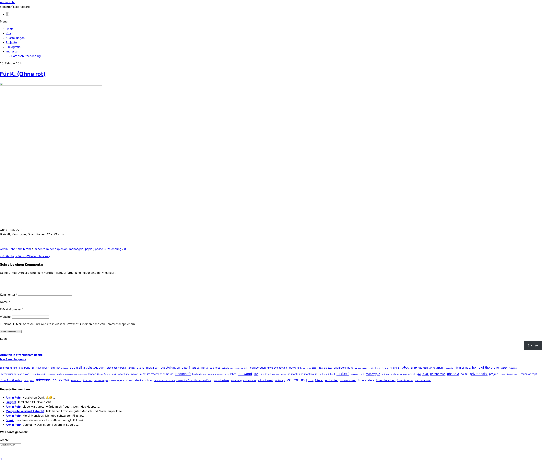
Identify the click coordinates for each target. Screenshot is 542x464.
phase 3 (100, 249)
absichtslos (6, 367)
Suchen (533, 345)
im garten (513, 368)
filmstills (395, 367)
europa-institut (361, 368)
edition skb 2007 (324, 368)
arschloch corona (116, 367)
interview (52, 374)
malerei (342, 373)
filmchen (385, 368)
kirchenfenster (104, 374)
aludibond (24, 367)
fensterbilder (374, 368)
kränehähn (124, 374)
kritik (114, 374)
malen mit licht (327, 374)
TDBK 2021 (76, 380)
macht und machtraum (304, 374)
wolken (279, 380)
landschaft (183, 374)
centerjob (245, 368)
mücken (386, 374)
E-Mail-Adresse (11, 309)
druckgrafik (295, 367)
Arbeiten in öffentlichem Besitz (21, 355)
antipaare (64, 368)
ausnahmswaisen (148, 367)
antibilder (55, 368)
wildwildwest (265, 380)
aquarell (76, 367)
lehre (233, 373)
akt (15, 367)
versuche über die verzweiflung (194, 380)
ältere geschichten (326, 380)
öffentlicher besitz (348, 380)
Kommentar (8, 294)
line (256, 374)
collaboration (258, 367)
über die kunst (405, 380)
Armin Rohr (7, 249)
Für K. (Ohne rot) (22, 73)
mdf (362, 374)
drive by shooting (277, 367)
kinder (92, 374)
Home (10, 29)
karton (60, 374)
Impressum (13, 51)
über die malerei (423, 380)
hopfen (504, 368)
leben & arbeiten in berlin (218, 374)
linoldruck (265, 374)
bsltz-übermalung (200, 368)
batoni (186, 367)
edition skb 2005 (309, 368)
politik (464, 374)
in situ (33, 374)
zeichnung (114, 249)
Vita (8, 33)
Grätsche (7, 256)
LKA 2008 (275, 374)
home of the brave (485, 367)
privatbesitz (479, 374)
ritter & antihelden (11, 380)
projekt (493, 374)
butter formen (227, 368)
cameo (237, 368)
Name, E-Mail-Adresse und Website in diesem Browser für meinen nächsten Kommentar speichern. (70, 324)
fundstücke (439, 368)
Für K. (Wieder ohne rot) (32, 256)
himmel (459, 367)
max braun (354, 374)
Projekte (11, 42)
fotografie (409, 367)
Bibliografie (13, 47)
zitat (310, 380)
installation (42, 374)
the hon (87, 380)
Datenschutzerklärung (26, 56)
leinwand (245, 374)
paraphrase (437, 374)
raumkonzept (529, 373)
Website (5, 316)
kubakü (134, 374)
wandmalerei (221, 380)
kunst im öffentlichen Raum (156, 373)
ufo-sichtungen (101, 380)
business (214, 367)
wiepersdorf (249, 380)
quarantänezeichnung (509, 374)
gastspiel (449, 368)
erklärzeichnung (344, 367)
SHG (32, 381)
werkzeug (236, 380)
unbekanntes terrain (164, 380)
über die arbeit (385, 380)
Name (5, 302)
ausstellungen (170, 367)
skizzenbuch (46, 380)
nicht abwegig (399, 374)
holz (468, 367)
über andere (366, 380)
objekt (411, 374)
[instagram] (7, 14)
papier (89, 249)
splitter (63, 380)
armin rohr (24, 249)
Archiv (4, 440)
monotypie (76, 249)
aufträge (131, 368)
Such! (4, 338)
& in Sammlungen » (13, 359)
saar (26, 380)
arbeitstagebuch (94, 367)
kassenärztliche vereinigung (76, 374)
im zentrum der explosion (51, 249)
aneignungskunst (40, 367)
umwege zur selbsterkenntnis (130, 380)
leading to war (199, 374)
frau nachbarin (425, 368)
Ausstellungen (15, 38)
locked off (285, 374)
